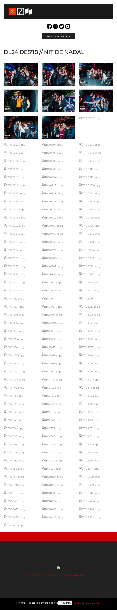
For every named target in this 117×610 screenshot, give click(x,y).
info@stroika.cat (80, 575)
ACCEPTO (65, 602)
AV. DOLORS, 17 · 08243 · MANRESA (49, 575)
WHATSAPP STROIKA (58, 36)
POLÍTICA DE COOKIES (87, 602)
